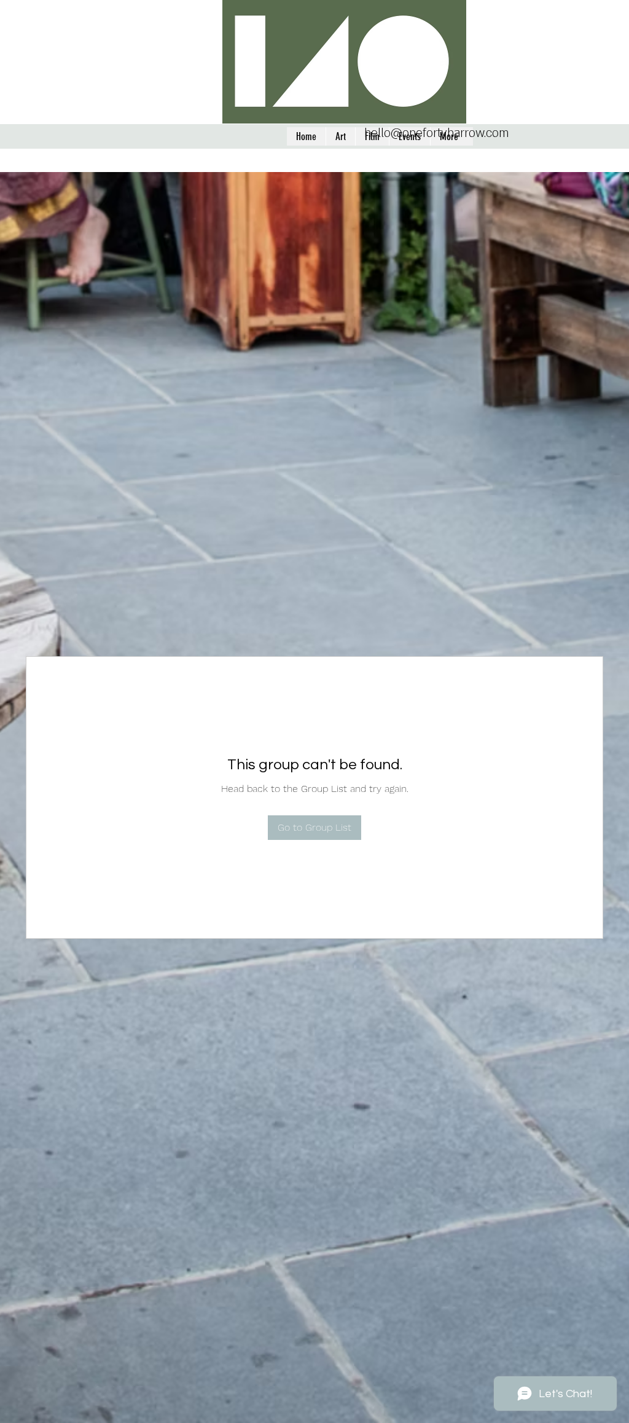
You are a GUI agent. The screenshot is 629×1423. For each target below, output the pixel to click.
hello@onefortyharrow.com (436, 133)
